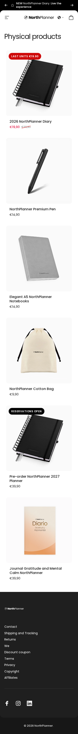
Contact (10, 627)
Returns (10, 640)
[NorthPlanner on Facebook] (7, 703)
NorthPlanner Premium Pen (33, 209)
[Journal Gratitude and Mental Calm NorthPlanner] (39, 530)
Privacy (9, 665)
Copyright (11, 672)
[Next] (72, 5)
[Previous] (6, 5)
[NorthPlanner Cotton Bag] (39, 350)
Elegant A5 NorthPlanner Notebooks (31, 299)
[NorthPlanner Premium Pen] (39, 171)
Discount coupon (17, 652)
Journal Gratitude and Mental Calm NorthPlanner (36, 570)
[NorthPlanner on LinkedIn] (29, 703)
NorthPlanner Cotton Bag (32, 388)
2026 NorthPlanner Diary (31, 121)
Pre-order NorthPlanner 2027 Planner (35, 478)
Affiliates (11, 678)
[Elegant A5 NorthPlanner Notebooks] (39, 258)
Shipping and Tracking (21, 633)
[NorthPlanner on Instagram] (18, 703)
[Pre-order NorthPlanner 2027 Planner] (39, 438)
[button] (60, 17)
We (6, 646)
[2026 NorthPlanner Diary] (39, 83)
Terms (9, 659)
